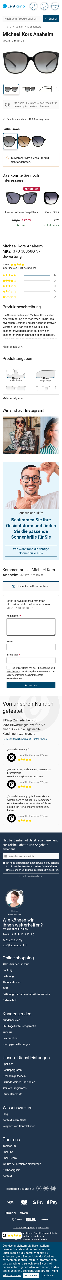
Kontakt (7, 1176)
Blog (5, 1114)
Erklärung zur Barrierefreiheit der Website (26, 994)
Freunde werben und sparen (19, 1082)
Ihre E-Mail (13, 654)
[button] (11, 89)
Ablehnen (49, 1275)
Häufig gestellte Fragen (16, 1044)
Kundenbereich (11, 1020)
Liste (35, 1256)
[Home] (4, 27)
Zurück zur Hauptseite (24, 1227)
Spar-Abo (8, 1064)
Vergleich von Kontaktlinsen (19, 1126)
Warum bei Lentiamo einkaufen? (22, 1164)
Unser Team (10, 1158)
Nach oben (43, 1227)
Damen (19, 26)
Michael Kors (34, 26)
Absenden (31, 685)
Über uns (8, 1152)
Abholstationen (11, 982)
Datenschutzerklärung (35, 1271)
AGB (5, 988)
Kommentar (14, 615)
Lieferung (8, 976)
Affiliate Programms (14, 1088)
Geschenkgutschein (14, 1076)
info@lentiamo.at (13, 945)
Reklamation (10, 1038)
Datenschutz (10, 1000)
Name (11, 641)
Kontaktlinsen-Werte (14, 1120)
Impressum (9, 1146)
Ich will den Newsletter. (31, 876)
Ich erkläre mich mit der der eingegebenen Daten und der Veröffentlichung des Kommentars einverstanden (31, 673)
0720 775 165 (10, 940)
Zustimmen (31, 1275)
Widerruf (8, 1032)
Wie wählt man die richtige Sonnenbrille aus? (31, 551)
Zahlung (7, 970)
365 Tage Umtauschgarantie (19, 1026)
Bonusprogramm (13, 1070)
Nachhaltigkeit (11, 1170)
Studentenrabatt (12, 1094)
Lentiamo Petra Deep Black (21, 212)
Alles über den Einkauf (16, 964)
